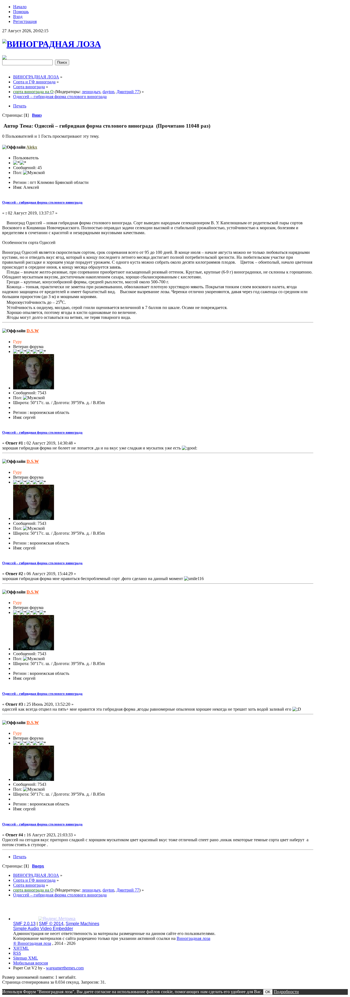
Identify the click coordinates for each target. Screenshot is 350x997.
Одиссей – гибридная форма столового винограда (42, 202)
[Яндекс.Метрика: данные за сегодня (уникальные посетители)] (56, 918)
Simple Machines (82, 923)
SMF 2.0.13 (24, 923)
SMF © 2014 (51, 923)
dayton (108, 91)
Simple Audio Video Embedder (43, 928)
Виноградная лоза (193, 938)
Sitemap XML (25, 958)
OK (267, 992)
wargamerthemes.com (65, 968)
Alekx (31, 147)
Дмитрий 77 (127, 91)
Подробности (286, 991)
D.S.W (33, 330)
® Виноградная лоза (32, 943)
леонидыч (91, 91)
